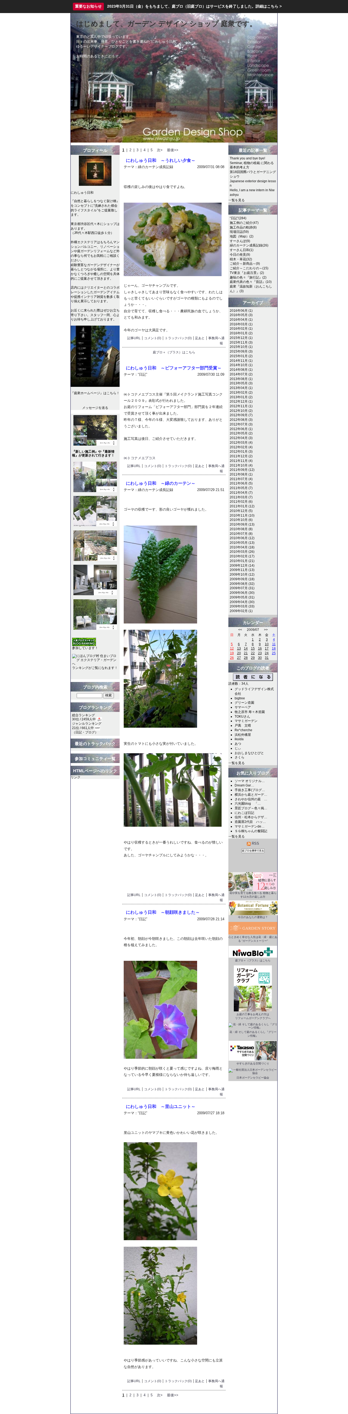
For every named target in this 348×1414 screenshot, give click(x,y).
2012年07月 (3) (241, 424)
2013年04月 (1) (241, 388)
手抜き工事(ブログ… (250, 790)
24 (267, 653)
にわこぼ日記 (244, 813)
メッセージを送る (95, 408)
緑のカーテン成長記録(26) (249, 245)
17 (267, 648)
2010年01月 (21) (242, 561)
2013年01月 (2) (241, 397)
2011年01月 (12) (242, 506)
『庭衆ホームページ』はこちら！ (95, 393)
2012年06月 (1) (241, 429)
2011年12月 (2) (241, 456)
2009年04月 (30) (242, 602)
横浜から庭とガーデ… (251, 794)
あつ (238, 744)
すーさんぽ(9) (240, 241)
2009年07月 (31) (242, 588)
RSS (255, 843)
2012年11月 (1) (241, 406)
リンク (75, 777)
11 (274, 644)
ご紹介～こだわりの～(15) (249, 268)
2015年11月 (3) (241, 342)
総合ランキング (83, 715)
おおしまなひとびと (249, 753)
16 (260, 648)
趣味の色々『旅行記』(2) (248, 277)
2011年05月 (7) (241, 488)
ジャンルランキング (86, 723)
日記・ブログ (85, 732)
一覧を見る (236, 200)
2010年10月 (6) (241, 520)
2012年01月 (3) (241, 451)
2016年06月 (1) (241, 311)
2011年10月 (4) (241, 465)
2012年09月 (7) (241, 415)
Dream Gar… (244, 785)
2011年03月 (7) (241, 497)
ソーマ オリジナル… (250, 781)
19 (232, 653)
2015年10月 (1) (241, 347)
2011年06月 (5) (241, 483)
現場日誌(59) (239, 232)
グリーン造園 (244, 703)
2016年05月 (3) (241, 315)
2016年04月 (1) (241, 320)
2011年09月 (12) (242, 470)
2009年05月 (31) (242, 597)
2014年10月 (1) (241, 365)
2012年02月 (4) (241, 447)
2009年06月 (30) (242, 593)
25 (274, 653)
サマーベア (243, 707)
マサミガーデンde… (250, 826)
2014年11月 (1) (241, 361)
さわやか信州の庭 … (251, 799)
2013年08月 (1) (241, 379)
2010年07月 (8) (241, 534)
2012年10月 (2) (241, 411)
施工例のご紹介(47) (244, 223)
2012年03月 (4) (241, 442)
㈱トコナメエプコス (140, 458)
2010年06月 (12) (242, 538)
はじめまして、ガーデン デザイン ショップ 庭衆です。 (166, 23)
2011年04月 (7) (241, 493)
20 (239, 653)
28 (246, 658)
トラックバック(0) (178, 338)
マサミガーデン (246, 721)
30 (260, 658)
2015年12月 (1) (241, 338)
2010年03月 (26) (242, 552)
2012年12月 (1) (241, 401)
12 (232, 648)
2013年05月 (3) (241, 383)
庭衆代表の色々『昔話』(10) (251, 282)
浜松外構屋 (243, 735)
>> (266, 630)
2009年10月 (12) (242, 574)
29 (253, 658)
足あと (200, 338)
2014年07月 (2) (241, 374)
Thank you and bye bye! (247, 158)
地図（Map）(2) (241, 236)
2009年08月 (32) (242, 584)
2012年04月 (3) (241, 438)
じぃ (238, 748)
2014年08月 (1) (241, 370)
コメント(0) (152, 338)
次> (160, 150)
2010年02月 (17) (242, 556)
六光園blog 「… (248, 803)
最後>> (172, 150)
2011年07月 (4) (241, 479)
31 (267, 658)
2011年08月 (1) (241, 474)
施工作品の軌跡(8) (243, 227)
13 (239, 648)
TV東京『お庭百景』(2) (247, 273)
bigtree (240, 698)
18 (274, 648)
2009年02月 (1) (241, 611)
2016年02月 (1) (241, 329)
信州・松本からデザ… (251, 817)
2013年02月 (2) (241, 392)
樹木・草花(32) (241, 259)
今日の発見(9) (240, 255)
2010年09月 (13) (242, 524)
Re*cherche (243, 730)
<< (240, 630)
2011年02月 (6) (241, 502)
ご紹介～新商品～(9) (245, 263)
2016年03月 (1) (241, 324)
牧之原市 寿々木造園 (250, 712)
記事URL (134, 338)
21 (246, 653)
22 (253, 653)
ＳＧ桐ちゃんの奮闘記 (251, 831)
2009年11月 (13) (242, 570)
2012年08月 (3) (241, 420)
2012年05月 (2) (241, 433)
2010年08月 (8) (241, 529)
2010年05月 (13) (242, 543)
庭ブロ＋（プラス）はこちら (174, 352)
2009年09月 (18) (242, 579)
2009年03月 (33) (242, 606)
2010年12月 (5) (241, 511)
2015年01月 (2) (241, 356)
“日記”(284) (238, 218)
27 (239, 658)
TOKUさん (242, 716)
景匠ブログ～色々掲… (251, 808)
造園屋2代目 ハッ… (250, 822)
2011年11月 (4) (241, 461)
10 (267, 644)
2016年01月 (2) (241, 333)
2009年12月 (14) (242, 565)
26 (232, 658)
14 (246, 648)
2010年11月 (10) (242, 515)
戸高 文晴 (243, 725)
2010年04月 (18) (242, 547)
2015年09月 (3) (241, 351)
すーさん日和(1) (241, 250)
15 (253, 648)
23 (260, 653)
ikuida (239, 739)
